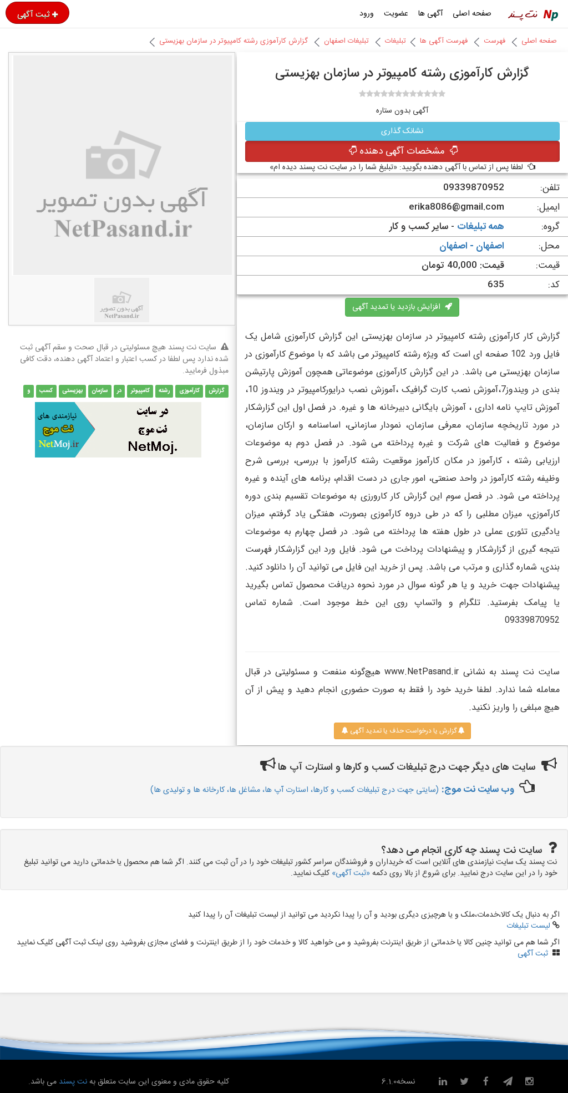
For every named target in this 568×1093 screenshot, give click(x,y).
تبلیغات (395, 41)
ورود (366, 14)
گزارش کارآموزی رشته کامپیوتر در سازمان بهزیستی (233, 41)
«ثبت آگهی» (351, 873)
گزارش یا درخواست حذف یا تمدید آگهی (402, 730)
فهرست (494, 41)
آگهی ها (430, 14)
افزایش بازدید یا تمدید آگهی (398, 307)
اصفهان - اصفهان (471, 246)
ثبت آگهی (33, 14)
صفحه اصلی (472, 14)
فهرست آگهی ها (444, 41)
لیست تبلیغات (528, 926)
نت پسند (72, 1082)
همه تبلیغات (480, 227)
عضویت (396, 14)
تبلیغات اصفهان (346, 41)
